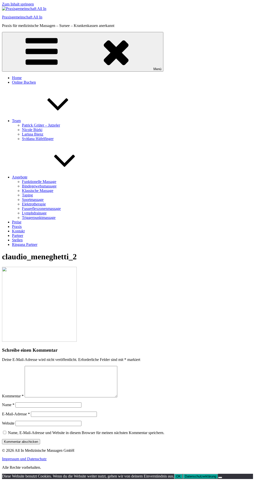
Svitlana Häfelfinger (38, 139)
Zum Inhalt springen (18, 4)
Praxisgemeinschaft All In (22, 17)
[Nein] (220, 477)
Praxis (17, 226)
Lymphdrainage (34, 213)
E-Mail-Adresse (16, 414)
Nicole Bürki (32, 130)
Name (8, 405)
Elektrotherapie (34, 204)
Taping (27, 195)
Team (16, 121)
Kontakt (18, 231)
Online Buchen (24, 82)
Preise (16, 222)
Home (17, 78)
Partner (17, 235)
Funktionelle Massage (39, 181)
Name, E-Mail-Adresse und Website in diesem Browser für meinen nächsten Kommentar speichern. (86, 433)
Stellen (17, 240)
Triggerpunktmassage (39, 217)
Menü (157, 69)
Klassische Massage (37, 190)
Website (8, 423)
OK (178, 476)
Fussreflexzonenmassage (41, 208)
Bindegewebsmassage (39, 186)
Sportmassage (33, 199)
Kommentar (13, 396)
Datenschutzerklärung (200, 476)
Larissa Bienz (32, 134)
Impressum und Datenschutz (24, 459)
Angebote (19, 177)
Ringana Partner (24, 244)
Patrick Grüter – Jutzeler (41, 125)
